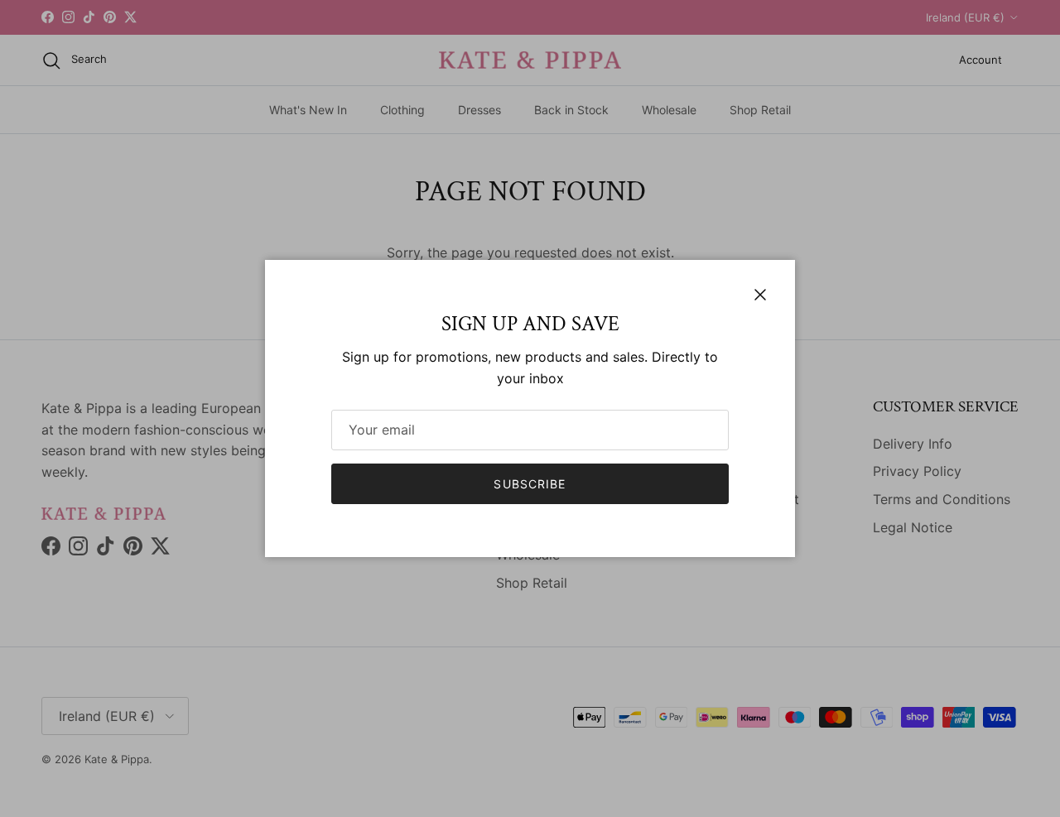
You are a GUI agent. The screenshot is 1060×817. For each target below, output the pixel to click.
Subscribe (530, 484)
